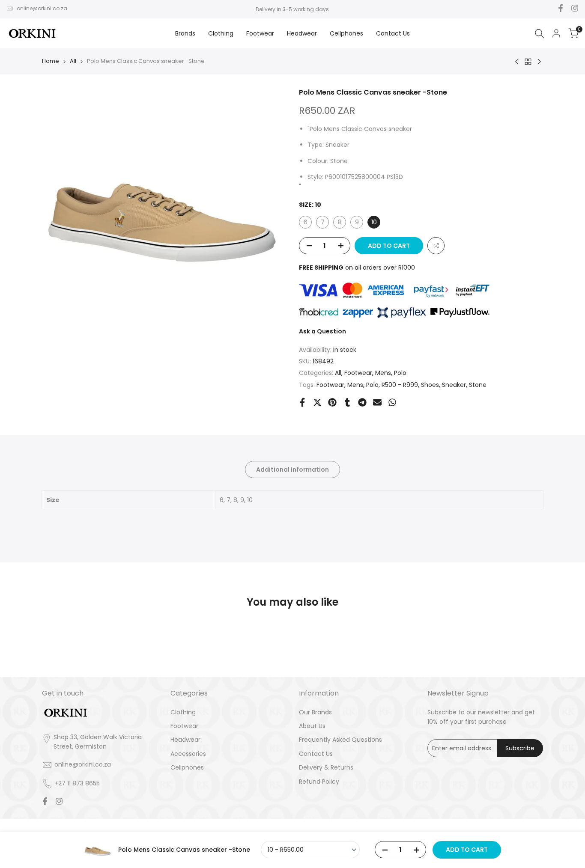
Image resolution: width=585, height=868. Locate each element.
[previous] (63, 655)
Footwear (358, 373)
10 (374, 222)
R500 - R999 (400, 384)
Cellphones (187, 767)
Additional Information (292, 469)
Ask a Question (322, 331)
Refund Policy (319, 781)
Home (50, 61)
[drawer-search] (539, 34)
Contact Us (316, 753)
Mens (383, 373)
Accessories (188, 753)
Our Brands (315, 712)
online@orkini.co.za (42, 8)
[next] (522, 655)
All (73, 61)
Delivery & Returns (326, 767)
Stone (478, 384)
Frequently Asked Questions (340, 739)
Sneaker (454, 384)
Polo (400, 373)
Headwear (185, 739)
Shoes (430, 384)
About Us (312, 726)
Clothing (183, 712)
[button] (436, 245)
